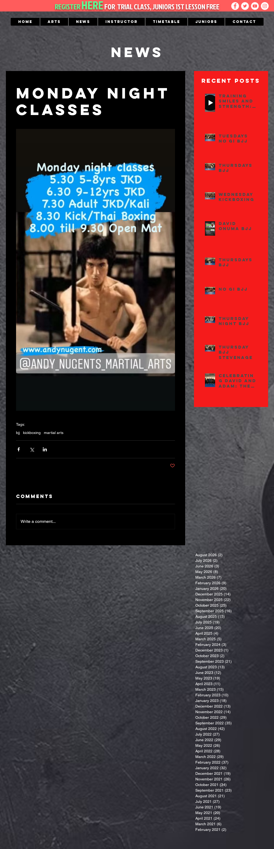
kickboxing (32, 433)
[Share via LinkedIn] (44, 449)
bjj (18, 433)
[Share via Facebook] (18, 449)
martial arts (53, 433)
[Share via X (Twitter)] (31, 449)
